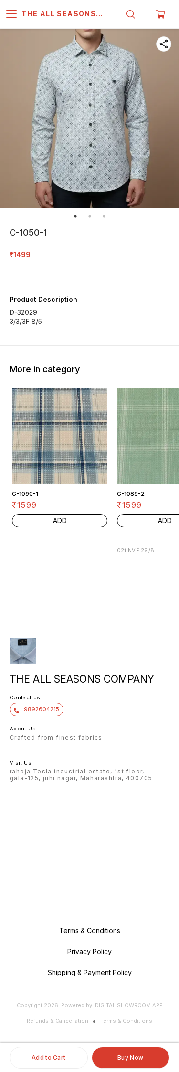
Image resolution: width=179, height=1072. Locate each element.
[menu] (11, 14)
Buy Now (130, 1057)
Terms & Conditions (126, 1021)
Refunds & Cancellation (57, 1021)
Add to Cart (48, 1057)
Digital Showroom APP (129, 1005)
